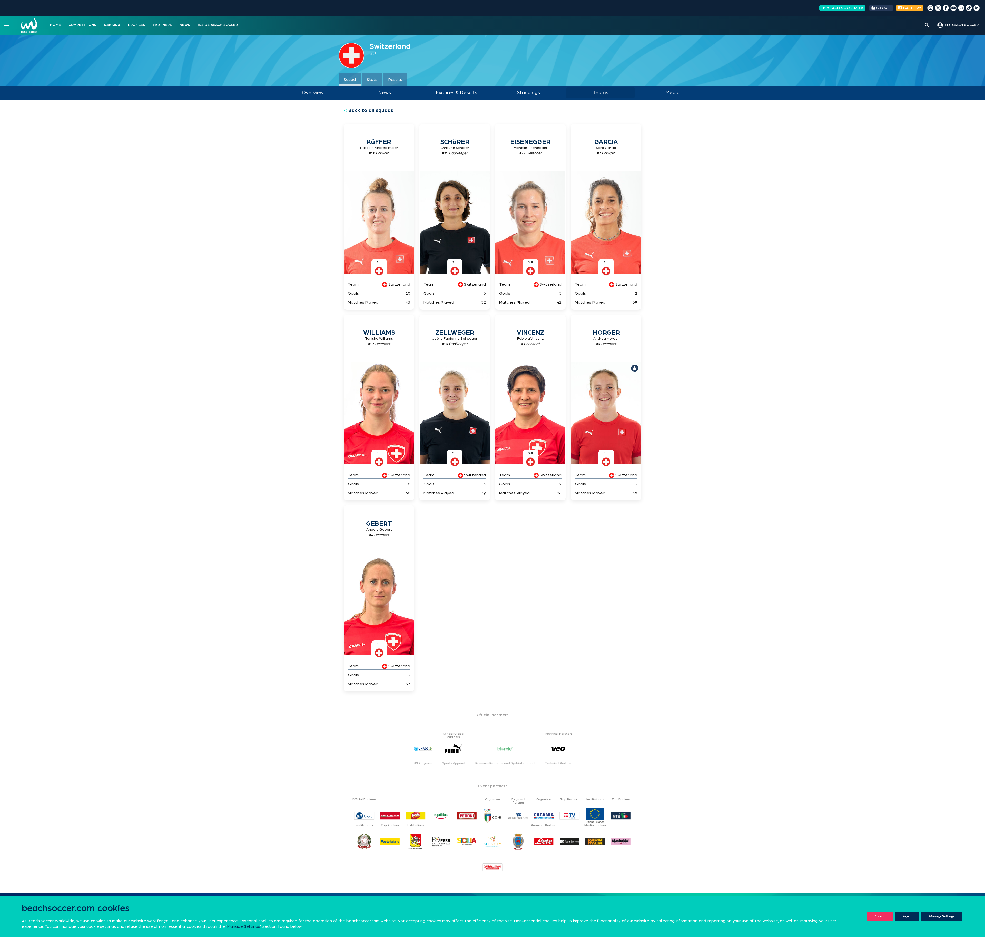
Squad (350, 80)
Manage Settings (941, 916)
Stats (372, 80)
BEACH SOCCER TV (844, 8)
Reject (907, 916)
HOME (55, 25)
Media (672, 92)
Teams (600, 92)
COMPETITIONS (82, 25)
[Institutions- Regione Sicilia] (415, 841)
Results (395, 80)
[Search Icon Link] (927, 25)
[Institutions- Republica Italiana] (364, 841)
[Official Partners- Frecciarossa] (390, 816)
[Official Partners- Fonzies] (415, 816)
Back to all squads (370, 110)
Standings (528, 92)
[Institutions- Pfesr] (441, 841)
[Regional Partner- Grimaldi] (518, 816)
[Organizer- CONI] (492, 816)
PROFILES (136, 25)
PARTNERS (162, 25)
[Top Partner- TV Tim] (569, 816)
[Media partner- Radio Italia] (595, 841)
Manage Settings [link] (243, 926)
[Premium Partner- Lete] (544, 841)
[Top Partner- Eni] (620, 816)
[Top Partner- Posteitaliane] (390, 841)
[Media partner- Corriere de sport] (492, 867)
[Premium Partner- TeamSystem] (569, 841)
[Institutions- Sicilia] (467, 841)
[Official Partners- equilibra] (441, 816)
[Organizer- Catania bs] (544, 816)
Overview (312, 92)
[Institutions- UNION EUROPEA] (595, 816)
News (384, 92)
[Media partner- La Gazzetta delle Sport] (620, 841)
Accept (879, 916)
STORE (883, 8)
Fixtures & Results (456, 92)
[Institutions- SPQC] (518, 841)
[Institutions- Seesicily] (492, 841)
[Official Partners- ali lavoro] (364, 816)
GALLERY (911, 8)
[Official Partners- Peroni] (467, 816)
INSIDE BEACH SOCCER (218, 25)
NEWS (185, 25)
